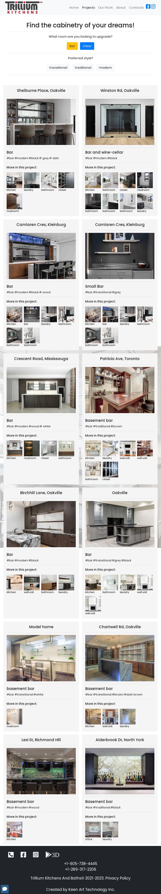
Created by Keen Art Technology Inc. (80, 889)
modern (105, 67)
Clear (87, 46)
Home (74, 7)
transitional (58, 67)
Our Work (105, 7)
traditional (83, 67)
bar (72, 46)
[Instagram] (153, 7)
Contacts (136, 7)
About (121, 7)
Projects (88, 7)
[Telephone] (11, 856)
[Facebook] (148, 7)
